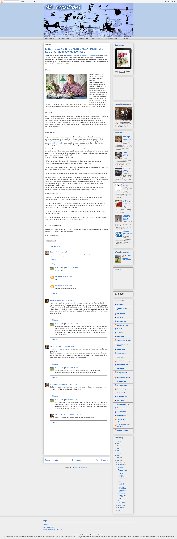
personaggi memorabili (54, 143)
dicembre (121, 462)
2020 (118, 446)
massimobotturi (121, 321)
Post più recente (51, 460)
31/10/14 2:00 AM (69, 346)
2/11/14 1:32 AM (75, 415)
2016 (118, 455)
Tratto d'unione (121, 329)
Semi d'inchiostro (122, 411)
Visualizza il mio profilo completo (126, 259)
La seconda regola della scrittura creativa (126, 217)
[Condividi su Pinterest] (55, 241)
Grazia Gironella (55, 300)
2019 (118, 448)
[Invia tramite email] (48, 241)
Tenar (52, 252)
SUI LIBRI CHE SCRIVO (82, 38)
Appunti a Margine (122, 389)
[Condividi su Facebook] (53, 241)
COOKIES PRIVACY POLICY (52, 529)
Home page (76, 460)
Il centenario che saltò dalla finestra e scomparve (81, 55)
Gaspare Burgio (121, 415)
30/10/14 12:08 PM (68, 300)
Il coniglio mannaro (122, 430)
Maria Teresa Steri (56, 346)
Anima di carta (121, 349)
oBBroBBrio (120, 400)
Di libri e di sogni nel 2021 (127, 201)
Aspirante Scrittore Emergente (122, 483)
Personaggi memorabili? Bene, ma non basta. (122, 489)
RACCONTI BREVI (97, 38)
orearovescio (121, 313)
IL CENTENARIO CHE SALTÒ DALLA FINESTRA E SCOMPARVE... (122, 474)
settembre (121, 505)
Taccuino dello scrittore (124, 340)
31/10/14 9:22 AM (71, 384)
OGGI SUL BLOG (50, 38)
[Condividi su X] (51, 241)
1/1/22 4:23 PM (67, 286)
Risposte (55, 264)
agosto (120, 507)
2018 (118, 450)
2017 (118, 453)
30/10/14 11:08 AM (72, 267)
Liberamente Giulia (122, 325)
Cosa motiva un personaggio (122, 501)
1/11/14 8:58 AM (71, 400)
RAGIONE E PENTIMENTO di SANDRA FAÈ (122, 496)
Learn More (88, 538)
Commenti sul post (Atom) (79, 467)
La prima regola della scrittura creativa (126, 155)
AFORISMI (46, 525)
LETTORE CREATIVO (123, 404)
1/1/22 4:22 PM (67, 276)
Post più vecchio (102, 460)
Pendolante (120, 304)
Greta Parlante (121, 393)
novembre (121, 464)
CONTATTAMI (124, 38)
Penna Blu (120, 332)
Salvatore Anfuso (122, 385)
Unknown (58, 276)
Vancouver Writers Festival (127, 232)
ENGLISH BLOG (48, 527)
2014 (118, 460)
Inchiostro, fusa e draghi (124, 361)
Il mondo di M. (121, 357)
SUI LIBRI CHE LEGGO (111, 38)
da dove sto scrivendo (123, 408)
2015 (118, 457)
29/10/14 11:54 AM (61, 252)
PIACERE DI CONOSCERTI (65, 38)
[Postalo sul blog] (49, 241)
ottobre (120, 467)
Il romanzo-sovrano (126, 184)
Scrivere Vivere (121, 381)
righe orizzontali (121, 353)
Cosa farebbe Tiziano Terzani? (127, 170)
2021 (118, 443)
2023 (118, 441)
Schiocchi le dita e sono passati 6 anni (127, 137)
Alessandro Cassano (57, 384)
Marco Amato (121, 368)
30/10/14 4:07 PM (72, 324)
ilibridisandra (121, 336)
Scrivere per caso (122, 396)
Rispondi (53, 259)
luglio (119, 510)
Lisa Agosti (59, 267)
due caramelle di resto (123, 377)
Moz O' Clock (121, 317)
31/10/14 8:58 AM (72, 368)
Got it (96, 538)
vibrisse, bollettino (122, 364)
